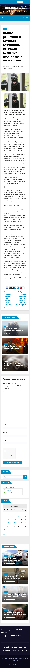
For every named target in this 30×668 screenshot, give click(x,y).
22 (22, 523)
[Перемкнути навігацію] (27, 17)
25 (8, 526)
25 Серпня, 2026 (10, 563)
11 (8, 519)
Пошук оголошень (17, 664)
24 (4, 526)
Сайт (4, 440)
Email (5, 432)
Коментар (6, 392)
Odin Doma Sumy (15, 8)
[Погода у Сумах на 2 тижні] (12, 492)
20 (15, 523)
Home (10, 664)
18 (8, 523)
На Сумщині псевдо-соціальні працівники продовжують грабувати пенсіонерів (21, 298)
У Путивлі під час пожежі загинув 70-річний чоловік (13, 365)
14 (18, 519)
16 (25, 519)
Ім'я (4, 425)
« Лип (4, 534)
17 (4, 523)
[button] (23, 18)
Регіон (4, 29)
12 (11, 519)
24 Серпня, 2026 (10, 617)
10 (4, 519)
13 (15, 519)
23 (25, 523)
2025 (2, 658)
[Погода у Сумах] (8, 487)
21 (18, 523)
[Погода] (7, 490)
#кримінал (16, 66)
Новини (6, 556)
